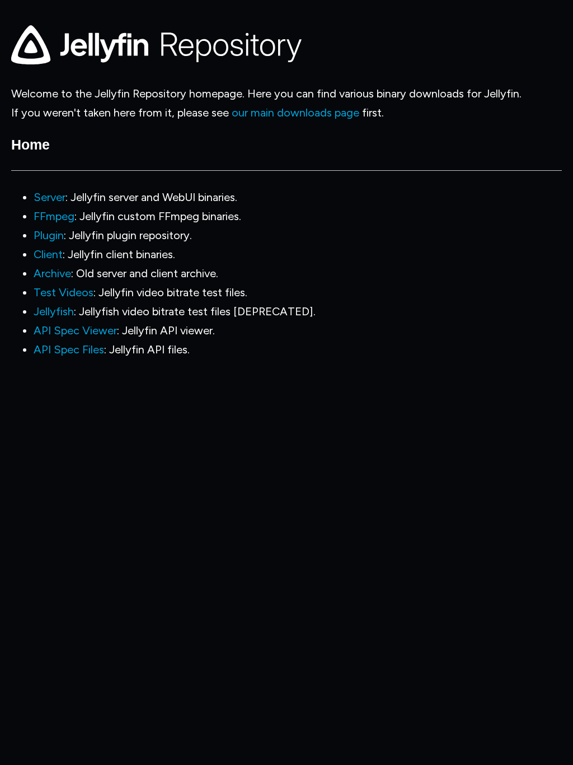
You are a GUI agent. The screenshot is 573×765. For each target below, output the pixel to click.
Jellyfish (54, 311)
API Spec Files (69, 349)
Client (48, 254)
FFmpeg (54, 216)
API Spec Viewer (75, 330)
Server (49, 197)
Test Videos (63, 292)
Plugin (49, 235)
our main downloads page (295, 112)
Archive (52, 273)
